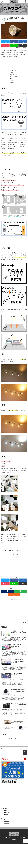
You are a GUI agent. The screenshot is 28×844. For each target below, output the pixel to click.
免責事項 (14, 839)
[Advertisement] (14, 62)
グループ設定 (14, 76)
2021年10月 (7, 812)
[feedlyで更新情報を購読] (20, 591)
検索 (2, 748)
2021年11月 (7, 810)
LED (7, 550)
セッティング (14, 74)
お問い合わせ (7, 837)
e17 (3, 550)
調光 (12, 78)
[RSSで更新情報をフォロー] (14, 594)
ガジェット (5, 547)
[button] (25, 401)
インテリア (6, 821)
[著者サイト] (7, 591)
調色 (12, 80)
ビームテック (18, 550)
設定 (23, 550)
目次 (12, 70)
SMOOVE (11, 550)
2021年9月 (6, 814)
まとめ (12, 82)
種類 (12, 72)
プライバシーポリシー (20, 837)
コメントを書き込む (14, 738)
